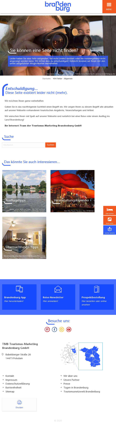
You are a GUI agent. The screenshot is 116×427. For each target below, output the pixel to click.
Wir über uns (70, 376)
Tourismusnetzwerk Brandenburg (82, 392)
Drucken (19, 408)
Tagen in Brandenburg (76, 388)
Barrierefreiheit (13, 388)
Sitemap (10, 392)
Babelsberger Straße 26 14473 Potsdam (18, 357)
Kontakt (10, 376)
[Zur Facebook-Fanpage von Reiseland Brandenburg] (54, 330)
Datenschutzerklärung (18, 384)
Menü (109, 10)
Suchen (50, 145)
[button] (109, 220)
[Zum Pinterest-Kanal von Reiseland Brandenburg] (47, 330)
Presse (67, 384)
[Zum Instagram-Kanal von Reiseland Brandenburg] (61, 330)
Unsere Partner (72, 380)
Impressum (11, 380)
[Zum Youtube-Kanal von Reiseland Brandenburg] (68, 330)
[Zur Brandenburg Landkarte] (81, 357)
